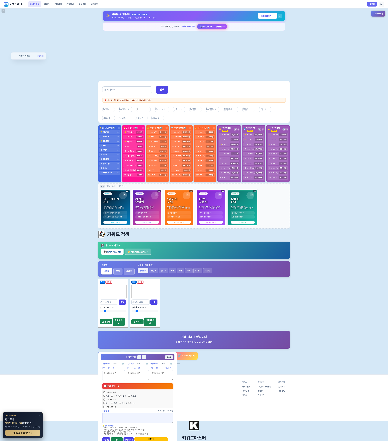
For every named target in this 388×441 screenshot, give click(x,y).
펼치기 (40, 56)
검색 (162, 89)
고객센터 (82, 4)
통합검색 (143, 270)
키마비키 (58, 4)
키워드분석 (34, 4)
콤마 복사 (106, 321)
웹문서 (153, 270)
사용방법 (281, 391)
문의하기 (281, 386)
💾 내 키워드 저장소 (110, 245)
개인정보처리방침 (264, 386)
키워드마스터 (194, 438)
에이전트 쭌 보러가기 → (23, 433)
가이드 (47, 4)
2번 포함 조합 (111, 399)
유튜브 (129, 271)
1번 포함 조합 (111, 392)
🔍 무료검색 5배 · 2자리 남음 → (212, 26)
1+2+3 (123, 396)
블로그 (163, 270)
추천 (152, 368)
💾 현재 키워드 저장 (112, 251)
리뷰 (162, 368)
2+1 (107, 403)
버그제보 (94, 4)
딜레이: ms (107, 307)
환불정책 (261, 391)
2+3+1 (133, 403)
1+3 (115, 396)
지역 (104, 368)
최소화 (169, 357)
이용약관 (261, 395)
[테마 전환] (381, 4)
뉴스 (189, 270)
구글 (118, 271)
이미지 (197, 270)
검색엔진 (105, 265)
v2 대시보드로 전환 (188, 26)
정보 (167, 368)
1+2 (107, 396)
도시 (109, 368)
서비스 (133, 368)
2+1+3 (124, 403)
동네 (114, 368)
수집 (122, 302)
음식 (128, 368)
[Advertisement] (194, 54)
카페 (172, 270)
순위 (157, 368)
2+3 (115, 403)
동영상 (207, 270)
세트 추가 (151, 439)
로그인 (372, 4)
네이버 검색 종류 (145, 265)
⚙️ (123, 363)
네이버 (106, 271)
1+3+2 (133, 396)
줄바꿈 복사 (119, 321)
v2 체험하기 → (267, 16)
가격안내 (70, 4)
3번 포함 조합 (111, 407)
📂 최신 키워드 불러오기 (138, 251)
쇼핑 (180, 270)
